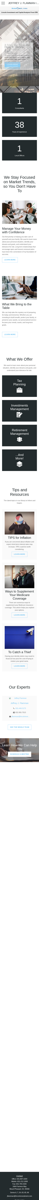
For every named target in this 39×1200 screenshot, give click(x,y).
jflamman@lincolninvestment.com (21, 716)
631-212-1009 (22, 1181)
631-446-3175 (20, 708)
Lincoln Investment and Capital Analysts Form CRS (19, 12)
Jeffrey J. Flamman (19, 703)
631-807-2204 (22, 1179)
